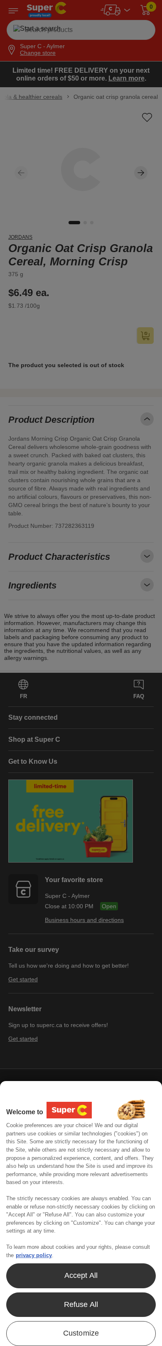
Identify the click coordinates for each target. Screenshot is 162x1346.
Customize (81, 1333)
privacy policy (34, 1255)
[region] (81, 1213)
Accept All (81, 1275)
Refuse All (81, 1304)
